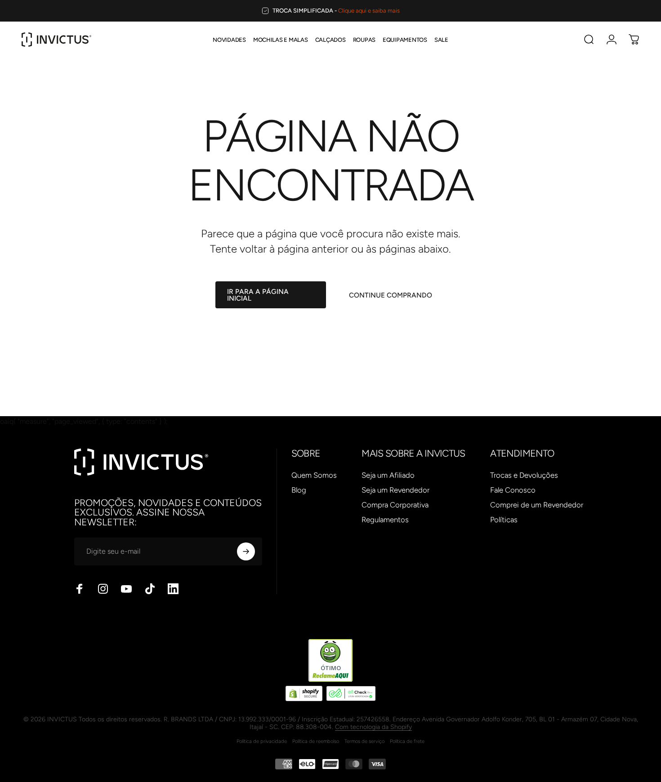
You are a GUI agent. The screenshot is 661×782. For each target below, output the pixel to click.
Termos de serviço (364, 741)
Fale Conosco (513, 489)
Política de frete (407, 741)
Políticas (504, 519)
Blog (298, 489)
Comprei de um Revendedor (536, 504)
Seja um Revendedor (395, 489)
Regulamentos (385, 519)
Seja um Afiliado (388, 475)
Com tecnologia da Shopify (373, 727)
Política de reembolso (315, 741)
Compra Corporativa (395, 504)
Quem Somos (314, 475)
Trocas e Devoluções (524, 475)
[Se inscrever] (246, 551)
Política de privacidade (262, 741)
